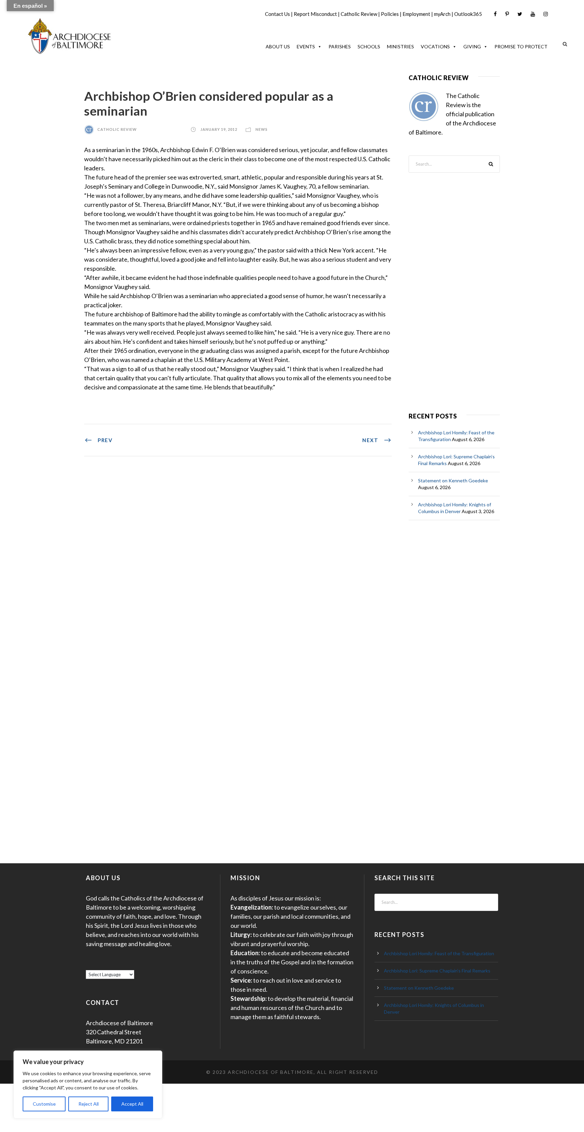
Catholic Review (359, 14)
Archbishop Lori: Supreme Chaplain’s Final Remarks (437, 970)
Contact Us (277, 14)
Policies (390, 14)
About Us (278, 46)
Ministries (400, 46)
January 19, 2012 (218, 129)
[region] (88, 1084)
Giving (472, 46)
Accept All (132, 1104)
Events (306, 46)
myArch (442, 14)
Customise (44, 1104)
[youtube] (533, 14)
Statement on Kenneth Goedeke (453, 480)
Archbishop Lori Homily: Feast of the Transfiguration (439, 953)
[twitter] (519, 14)
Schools (369, 46)
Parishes (339, 46)
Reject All (88, 1104)
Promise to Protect (521, 46)
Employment (416, 14)
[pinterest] (507, 14)
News (262, 129)
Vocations (435, 46)
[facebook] (495, 14)
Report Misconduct (315, 14)
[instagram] (545, 14)
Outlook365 (468, 14)
